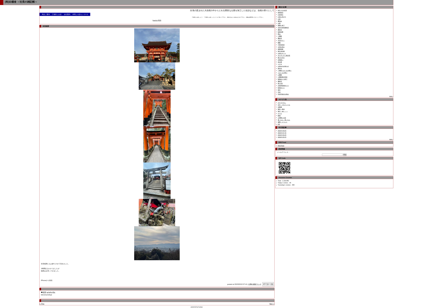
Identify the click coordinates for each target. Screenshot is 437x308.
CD (279, 124)
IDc (54, 292)
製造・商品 (281, 109)
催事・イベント (282, 122)
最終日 (280, 29)
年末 (279, 92)
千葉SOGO (281, 45)
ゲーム (280, 113)
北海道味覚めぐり (283, 85)
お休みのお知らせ (283, 66)
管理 (44, 292)
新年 (279, 90)
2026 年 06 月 (282, 135)
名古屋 (280, 62)
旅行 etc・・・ (283, 111)
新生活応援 (281, 51)
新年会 (280, 68)
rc (51, 292)
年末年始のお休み (283, 94)
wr (47, 292)
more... (391, 96)
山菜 (279, 23)
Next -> (271, 304)
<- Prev (41, 304)
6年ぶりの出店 (282, 10)
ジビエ (280, 64)
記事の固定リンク (255, 284)
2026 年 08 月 (282, 131)
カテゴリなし (282, 103)
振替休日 (280, 12)
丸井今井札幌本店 (283, 27)
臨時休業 (280, 32)
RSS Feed (281, 145)
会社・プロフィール (284, 105)
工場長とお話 (282, 118)
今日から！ (281, 40)
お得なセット (282, 53)
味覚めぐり (281, 88)
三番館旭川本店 (282, 77)
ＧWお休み (281, 47)
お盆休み (280, 14)
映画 (279, 115)
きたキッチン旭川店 (284, 55)
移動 (279, 42)
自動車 (280, 107)
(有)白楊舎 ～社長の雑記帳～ (21, 1)
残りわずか (281, 57)
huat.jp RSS (157, 20)
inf (50, 292)
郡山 (279, 34)
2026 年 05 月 (282, 137)
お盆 (279, 19)
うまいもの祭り (282, 73)
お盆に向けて (282, 17)
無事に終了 (281, 25)
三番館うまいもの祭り (284, 70)
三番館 (280, 36)
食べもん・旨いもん (284, 120)
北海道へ (280, 60)
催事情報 (280, 49)
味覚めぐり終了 (282, 79)
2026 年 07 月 (282, 133)
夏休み (280, 21)
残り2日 (280, 83)
